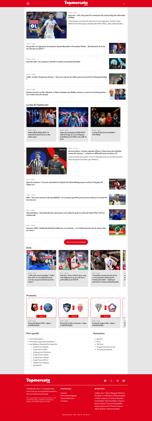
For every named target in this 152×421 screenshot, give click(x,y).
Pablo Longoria (102, 398)
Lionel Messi (99, 401)
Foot (98, 341)
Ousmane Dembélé (114, 403)
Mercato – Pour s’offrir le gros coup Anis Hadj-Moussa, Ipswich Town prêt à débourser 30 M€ (73, 277)
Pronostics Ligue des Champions (42, 341)
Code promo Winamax (42, 352)
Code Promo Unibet (40, 355)
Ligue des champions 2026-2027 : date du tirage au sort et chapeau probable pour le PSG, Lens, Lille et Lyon (73, 135)
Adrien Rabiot (100, 409)
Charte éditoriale (67, 398)
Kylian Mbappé (111, 393)
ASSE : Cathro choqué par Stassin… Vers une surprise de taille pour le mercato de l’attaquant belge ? (66, 78)
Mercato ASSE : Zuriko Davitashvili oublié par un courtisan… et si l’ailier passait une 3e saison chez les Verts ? (66, 229)
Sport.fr (100, 339)
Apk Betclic (37, 365)
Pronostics (31, 295)
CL (82, 414)
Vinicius (121, 401)
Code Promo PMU (40, 349)
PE (84, 414)
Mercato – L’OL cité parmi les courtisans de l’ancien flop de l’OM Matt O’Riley (96, 16)
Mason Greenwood (102, 406)
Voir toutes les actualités (76, 242)
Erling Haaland (119, 395)
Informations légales (68, 395)
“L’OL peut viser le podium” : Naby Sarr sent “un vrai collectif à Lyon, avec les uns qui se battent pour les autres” (41, 278)
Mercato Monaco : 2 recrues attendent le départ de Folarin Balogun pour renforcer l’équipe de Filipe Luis (64, 183)
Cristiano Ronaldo (116, 398)
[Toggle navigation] (28, 3)
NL (89, 414)
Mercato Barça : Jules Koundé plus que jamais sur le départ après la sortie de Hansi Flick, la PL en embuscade (65, 214)
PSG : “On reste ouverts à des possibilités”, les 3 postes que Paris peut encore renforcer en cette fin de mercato (66, 198)
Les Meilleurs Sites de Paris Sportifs (43, 344)
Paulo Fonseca (116, 406)
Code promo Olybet (41, 357)
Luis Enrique (107, 395)
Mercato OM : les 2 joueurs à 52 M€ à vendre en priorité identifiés (53, 61)
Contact (63, 393)
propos (65, 401)
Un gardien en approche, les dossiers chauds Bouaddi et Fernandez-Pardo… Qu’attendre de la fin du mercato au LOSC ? (65, 47)
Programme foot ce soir (106, 347)
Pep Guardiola (111, 401)
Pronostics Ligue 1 (36, 339)
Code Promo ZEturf (40, 360)
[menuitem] (124, 3)
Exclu (28, 247)
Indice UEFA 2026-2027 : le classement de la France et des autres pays (39, 134)
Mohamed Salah (113, 409)
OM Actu (100, 344)
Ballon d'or (100, 393)
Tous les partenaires (104, 349)
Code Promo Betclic (40, 347)
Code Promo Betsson (41, 363)
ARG (78, 414)
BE (86, 414)
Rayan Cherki (100, 403)
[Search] (124, 3)
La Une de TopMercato (37, 104)
